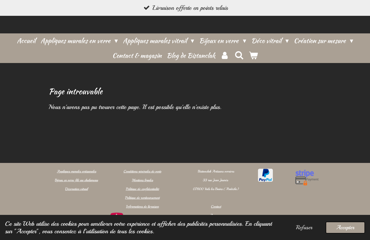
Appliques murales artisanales (76, 171)
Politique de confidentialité (142, 189)
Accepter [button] (345, 227)
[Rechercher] (239, 55)
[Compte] (225, 55)
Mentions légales (142, 180)
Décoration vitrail (76, 189)
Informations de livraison (142, 206)
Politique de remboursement (142, 198)
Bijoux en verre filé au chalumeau (76, 180)
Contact (216, 206)
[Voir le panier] (253, 55)
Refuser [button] (304, 227)
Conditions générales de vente (142, 171)
